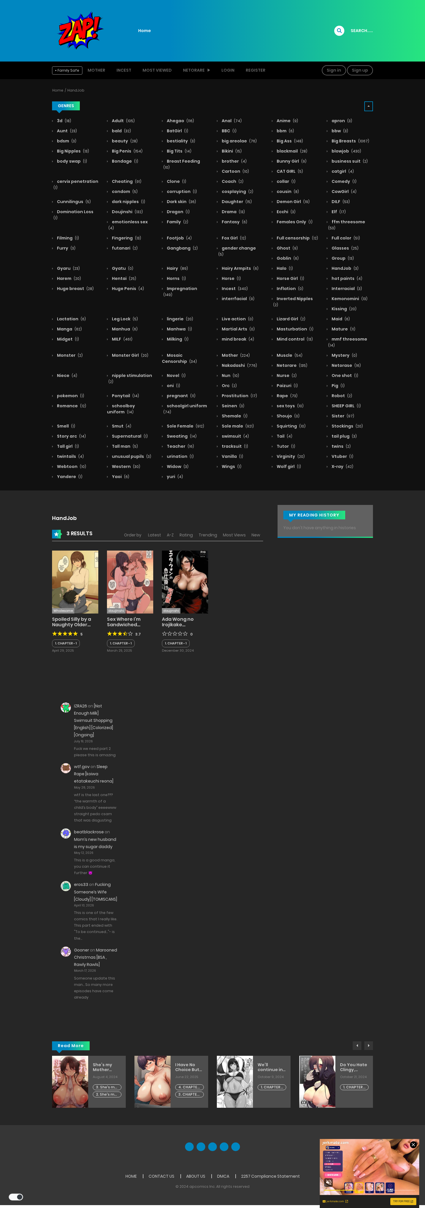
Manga (69, 329)
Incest (124, 70)
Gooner (81, 950)
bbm (285, 131)
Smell (65, 426)
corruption (181, 191)
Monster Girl (129, 355)
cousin (287, 191)
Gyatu (122, 268)
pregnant (180, 396)
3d (63, 121)
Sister (342, 416)
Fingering (126, 238)
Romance (71, 406)
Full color (345, 238)
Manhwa (179, 329)
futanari (124, 248)
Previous (357, 1045)
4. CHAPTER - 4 (188, 1087)
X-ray (342, 466)
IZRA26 (80, 706)
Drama (233, 212)
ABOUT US (195, 1176)
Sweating (181, 436)
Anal (231, 121)
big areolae (239, 141)
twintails (70, 456)
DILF (340, 202)
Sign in (334, 70)
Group (342, 258)
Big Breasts (350, 141)
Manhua (124, 329)
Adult (123, 121)
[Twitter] (201, 1146)
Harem (68, 278)
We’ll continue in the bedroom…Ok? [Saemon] (270, 1067)
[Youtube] (212, 1146)
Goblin (287, 258)
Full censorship (297, 238)
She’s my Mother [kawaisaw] (105, 1067)
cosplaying (237, 191)
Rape (287, 396)
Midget (67, 339)
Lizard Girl (290, 319)
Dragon (178, 212)
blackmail (291, 151)
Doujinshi (127, 212)
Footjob (179, 238)
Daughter (236, 202)
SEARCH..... (362, 31)
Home (144, 31)
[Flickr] (224, 1146)
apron (341, 121)
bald (121, 131)
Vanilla (232, 456)
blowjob (346, 151)
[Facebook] (189, 1146)
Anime (287, 121)
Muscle (289, 355)
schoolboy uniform (121, 409)
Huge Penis (127, 288)
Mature (343, 329)
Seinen (232, 406)
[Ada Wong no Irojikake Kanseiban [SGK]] (185, 582)
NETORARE (194, 70)
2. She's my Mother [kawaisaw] (106, 1094)
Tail (284, 436)
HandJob (75, 90)
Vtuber (342, 456)
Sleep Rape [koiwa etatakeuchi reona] (93, 774)
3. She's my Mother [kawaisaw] (106, 1087)
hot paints (346, 278)
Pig (338, 386)
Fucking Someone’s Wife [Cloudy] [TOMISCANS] (95, 892)
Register (255, 70)
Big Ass (289, 141)
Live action (237, 319)
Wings (231, 466)
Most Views (234, 535)
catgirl (342, 171)
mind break (237, 339)
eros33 (81, 884)
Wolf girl (288, 466)
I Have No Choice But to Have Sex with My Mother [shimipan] (188, 1067)
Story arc (71, 436)
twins (341, 446)
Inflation (289, 288)
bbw (339, 131)
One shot (344, 375)
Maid (340, 319)
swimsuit (235, 436)
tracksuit (234, 446)
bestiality (180, 141)
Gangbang (182, 248)
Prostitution (239, 396)
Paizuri (287, 386)
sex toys (290, 406)
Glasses (345, 248)
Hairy (177, 268)
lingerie (179, 319)
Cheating (126, 181)
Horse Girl (290, 278)
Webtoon (71, 466)
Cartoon (235, 171)
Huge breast (75, 288)
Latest (154, 535)
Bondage (124, 161)
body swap (71, 161)
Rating (186, 535)
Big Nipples (72, 151)
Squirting (291, 426)
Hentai (123, 278)
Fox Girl (233, 238)
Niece (66, 375)
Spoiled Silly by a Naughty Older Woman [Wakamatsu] (71, 627)
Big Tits (178, 151)
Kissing (343, 309)
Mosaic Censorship (179, 358)
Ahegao (180, 121)
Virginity (290, 456)
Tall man (124, 446)
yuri (174, 477)
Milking (177, 339)
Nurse (286, 375)
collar (285, 181)
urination (180, 456)
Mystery (344, 355)
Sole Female (185, 426)
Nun (230, 375)
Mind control (294, 339)
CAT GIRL (289, 171)
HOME (131, 1176)
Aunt (66, 131)
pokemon (70, 396)
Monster (69, 355)
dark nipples (128, 202)
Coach (232, 181)
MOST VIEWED (157, 70)
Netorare (291, 365)
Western (125, 466)
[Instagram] (235, 1146)
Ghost (287, 248)
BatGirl (177, 131)
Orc (229, 386)
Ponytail (125, 396)
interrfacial (237, 299)
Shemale (234, 416)
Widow (177, 466)
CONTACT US (161, 1176)
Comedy (343, 181)
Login (227, 70)
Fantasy (234, 222)
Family (177, 222)
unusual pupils (131, 456)
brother (234, 161)
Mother (96, 70)
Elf (338, 212)
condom (124, 191)
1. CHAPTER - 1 (66, 643)
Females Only (294, 222)
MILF (121, 339)
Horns (176, 278)
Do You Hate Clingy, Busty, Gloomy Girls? (353, 1067)
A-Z (170, 535)
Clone (176, 181)
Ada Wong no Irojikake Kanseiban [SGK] (182, 624)
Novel (176, 375)
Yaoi (120, 477)
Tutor (285, 446)
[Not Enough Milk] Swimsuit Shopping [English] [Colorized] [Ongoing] (93, 720)
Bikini (231, 151)
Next (368, 1045)
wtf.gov (82, 767)
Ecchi (285, 212)
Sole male (237, 426)
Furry (65, 248)
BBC (228, 131)
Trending (208, 535)
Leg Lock (124, 319)
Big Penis (127, 151)
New (256, 535)
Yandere (69, 477)
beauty (124, 141)
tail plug (344, 436)
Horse (231, 278)
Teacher (180, 446)
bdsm (66, 141)
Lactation (71, 319)
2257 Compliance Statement (270, 1176)
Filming (67, 238)
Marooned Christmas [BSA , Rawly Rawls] (95, 957)
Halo (284, 268)
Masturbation (294, 329)
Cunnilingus (73, 202)
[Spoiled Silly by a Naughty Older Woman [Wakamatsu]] (75, 582)
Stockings (347, 426)
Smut (121, 426)
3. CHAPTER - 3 (188, 1094)
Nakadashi (239, 365)
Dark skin (181, 202)
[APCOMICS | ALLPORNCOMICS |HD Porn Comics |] (79, 30)
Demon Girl (293, 202)
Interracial (346, 288)
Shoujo (288, 416)
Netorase (346, 365)
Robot (341, 396)
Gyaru (68, 268)
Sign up (360, 70)
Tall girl (67, 446)
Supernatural (129, 436)
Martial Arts (238, 329)
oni (173, 386)
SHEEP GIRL (346, 406)
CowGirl (343, 191)
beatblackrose (89, 832)
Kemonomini (349, 299)
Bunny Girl (291, 161)
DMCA (223, 1176)
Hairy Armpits (239, 268)
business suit (349, 161)
